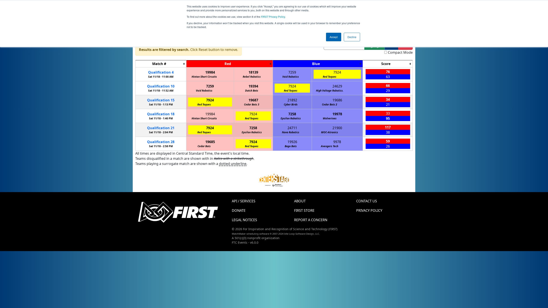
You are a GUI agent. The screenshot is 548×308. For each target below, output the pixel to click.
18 (160, 114)
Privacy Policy (273, 16)
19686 (337, 100)
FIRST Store (304, 210)
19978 (337, 114)
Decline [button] (351, 37)
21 (160, 128)
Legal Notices (244, 220)
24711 (292, 128)
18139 (253, 72)
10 (160, 86)
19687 (253, 100)
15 (160, 100)
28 (160, 141)
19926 (292, 141)
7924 (337, 72)
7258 (292, 114)
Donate (239, 210)
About (300, 201)
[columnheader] (161, 63)
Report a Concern (310, 220)
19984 (210, 72)
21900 (337, 128)
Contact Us (366, 201)
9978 (337, 141)
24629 (337, 86)
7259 (292, 72)
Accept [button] (334, 37)
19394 (253, 86)
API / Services (243, 201)
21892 (292, 100)
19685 (210, 141)
